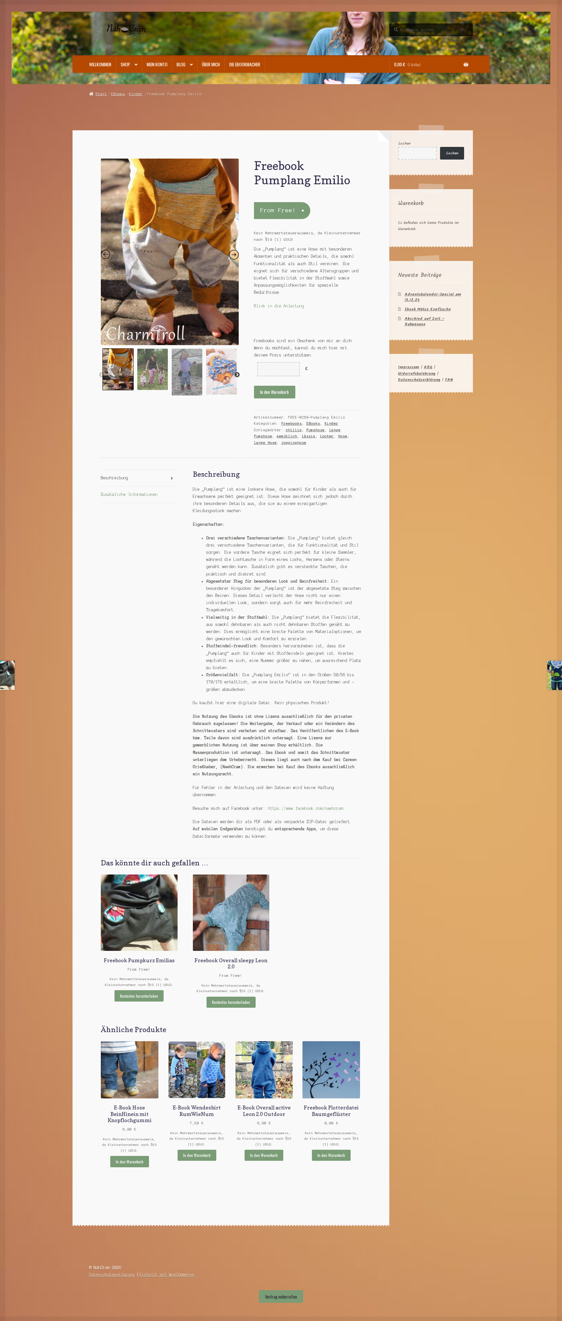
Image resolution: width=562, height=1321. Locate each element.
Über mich (211, 64)
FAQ (449, 380)
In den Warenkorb (274, 392)
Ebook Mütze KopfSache (428, 309)
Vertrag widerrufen (281, 1296)
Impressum (408, 367)
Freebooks (291, 423)
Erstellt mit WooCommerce (167, 1275)
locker (327, 436)
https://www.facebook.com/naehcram (305, 808)
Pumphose (315, 430)
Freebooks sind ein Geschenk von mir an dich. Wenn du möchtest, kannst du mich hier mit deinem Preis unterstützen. (304, 348)
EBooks (118, 94)
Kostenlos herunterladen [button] (139, 996)
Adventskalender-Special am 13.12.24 (433, 297)
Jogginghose (293, 443)
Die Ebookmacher (244, 64)
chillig (294, 430)
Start (101, 94)
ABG (428, 367)
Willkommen (100, 64)
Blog (181, 64)
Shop (125, 64)
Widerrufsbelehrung (416, 373)
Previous (102, 375)
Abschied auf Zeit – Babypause (424, 321)
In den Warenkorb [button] (129, 1161)
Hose (342, 436)
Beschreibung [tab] (114, 478)
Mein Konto (157, 64)
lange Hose (265, 443)
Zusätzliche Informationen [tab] (129, 494)
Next (237, 375)
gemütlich (287, 436)
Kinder (136, 94)
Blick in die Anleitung (280, 306)
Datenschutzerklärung (419, 380)
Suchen (404, 143)
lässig (308, 436)
